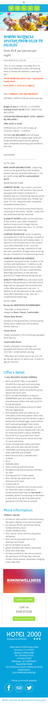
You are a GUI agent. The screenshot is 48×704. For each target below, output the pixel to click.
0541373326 (24, 611)
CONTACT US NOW (24, 600)
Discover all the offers (24, 619)
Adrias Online (27, 700)
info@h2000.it (24, 670)
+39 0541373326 (25, 655)
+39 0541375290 (24, 658)
